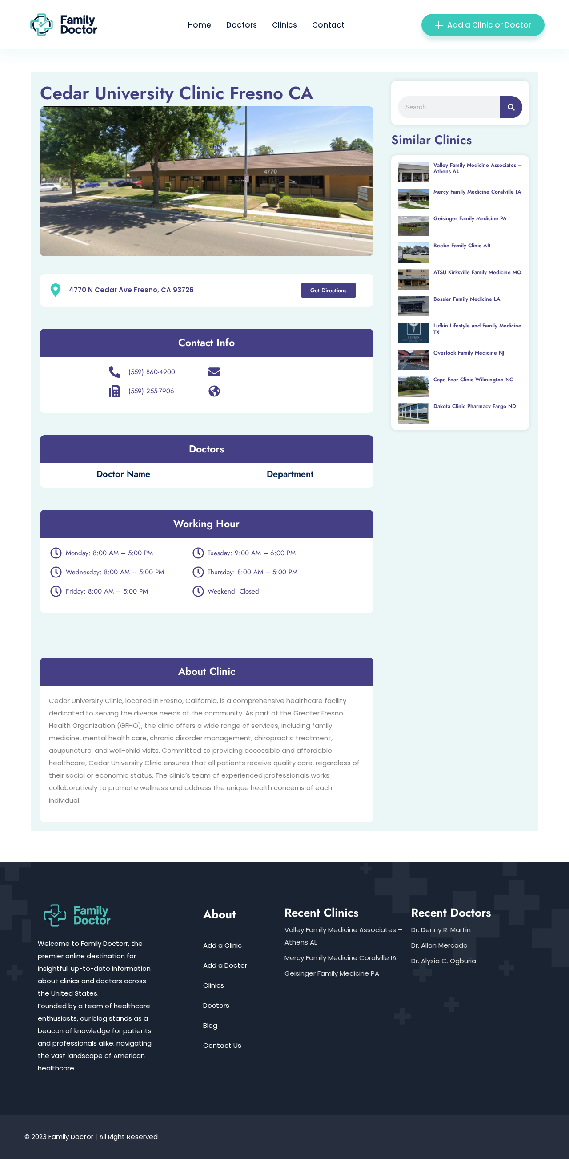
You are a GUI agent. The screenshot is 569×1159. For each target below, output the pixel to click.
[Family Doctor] (67, 24)
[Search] (511, 107)
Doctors (241, 25)
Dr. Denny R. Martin (441, 929)
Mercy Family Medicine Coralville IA (477, 192)
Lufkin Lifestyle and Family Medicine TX (477, 329)
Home (199, 25)
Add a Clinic (222, 945)
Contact (328, 25)
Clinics (284, 25)
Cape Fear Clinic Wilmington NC (473, 380)
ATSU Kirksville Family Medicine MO (477, 272)
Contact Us (222, 1045)
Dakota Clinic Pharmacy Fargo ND (474, 406)
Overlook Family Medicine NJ (469, 353)
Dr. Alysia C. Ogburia (443, 960)
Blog (210, 1025)
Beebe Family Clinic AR (461, 246)
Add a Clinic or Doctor (489, 25)
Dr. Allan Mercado (439, 945)
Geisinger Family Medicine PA (470, 218)
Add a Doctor (225, 965)
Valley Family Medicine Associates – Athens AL (477, 168)
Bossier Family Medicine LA (467, 299)
